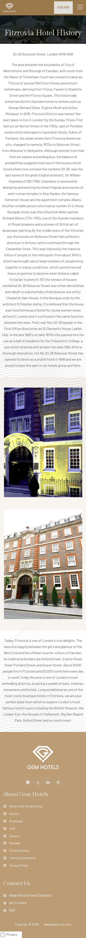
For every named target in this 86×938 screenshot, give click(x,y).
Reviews (14, 843)
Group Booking (19, 850)
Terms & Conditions (22, 858)
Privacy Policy (18, 865)
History (14, 813)
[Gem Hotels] (43, 757)
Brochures (16, 821)
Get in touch (17, 903)
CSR (12, 828)
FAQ (12, 910)
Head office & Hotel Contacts (30, 895)
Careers (14, 836)
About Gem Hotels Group (26, 806)
